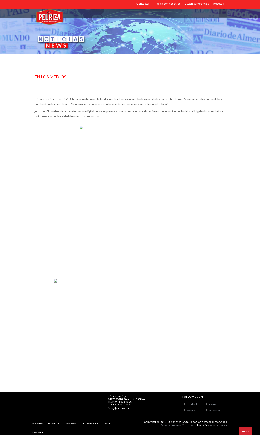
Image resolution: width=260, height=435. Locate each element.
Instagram (214, 410)
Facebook (192, 404)
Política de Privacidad (170, 425)
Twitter (213, 404)
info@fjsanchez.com (119, 408)
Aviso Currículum (219, 425)
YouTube (191, 410)
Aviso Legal (189, 425)
